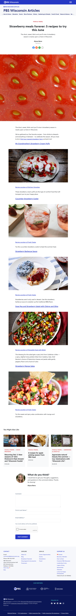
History (35, 14)
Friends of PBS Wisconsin (63, 561)
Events (21, 14)
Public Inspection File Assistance (50, 613)
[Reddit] (36, 47)
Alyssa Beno (38, 41)
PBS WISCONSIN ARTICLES (12, 6)
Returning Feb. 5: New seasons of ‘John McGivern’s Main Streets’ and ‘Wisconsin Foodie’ (14, 458)
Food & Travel (55, 14)
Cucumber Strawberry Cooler (27, 199)
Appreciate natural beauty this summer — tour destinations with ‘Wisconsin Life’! (61, 458)
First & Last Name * (21, 510)
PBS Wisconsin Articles (21, 10)
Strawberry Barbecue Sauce (26, 251)
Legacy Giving (60, 565)
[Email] (42, 47)
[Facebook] (33, 47)
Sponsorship (60, 567)
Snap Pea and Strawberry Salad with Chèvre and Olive (36, 306)
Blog (22, 556)
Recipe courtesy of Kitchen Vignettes (27, 187)
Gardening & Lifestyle (44, 14)
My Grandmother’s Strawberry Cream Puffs (32, 144)
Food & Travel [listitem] (38, 21)
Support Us (60, 551)
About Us (23, 554)
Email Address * (20, 518)
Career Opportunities (44, 554)
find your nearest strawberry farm (32, 139)
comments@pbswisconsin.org (11, 556)
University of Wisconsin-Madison (19, 603)
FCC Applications (22, 613)
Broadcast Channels (26, 559)
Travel (40, 561)
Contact (6, 551)
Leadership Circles (62, 563)
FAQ (4, 570)
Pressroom (24, 563)
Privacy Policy (65, 613)
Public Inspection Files (35, 613)
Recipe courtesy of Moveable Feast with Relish (30, 350)
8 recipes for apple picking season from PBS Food (36, 455)
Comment (18, 494)
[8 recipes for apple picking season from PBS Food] (38, 440)
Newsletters (42, 559)
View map (6, 567)
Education (15, 14)
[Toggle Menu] (70, 2)
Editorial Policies (11, 613)
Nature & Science (65, 14)
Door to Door (60, 559)
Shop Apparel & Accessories (28, 561)
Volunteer (59, 569)
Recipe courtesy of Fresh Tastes (25, 242)
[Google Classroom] (39, 47)
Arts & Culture (7, 14)
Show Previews (28, 14)
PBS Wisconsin (7, 601)
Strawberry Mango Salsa (25, 366)
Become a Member (62, 556)
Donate (60, 554)
